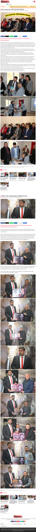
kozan (15, 490)
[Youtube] (17, 521)
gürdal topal (13, 490)
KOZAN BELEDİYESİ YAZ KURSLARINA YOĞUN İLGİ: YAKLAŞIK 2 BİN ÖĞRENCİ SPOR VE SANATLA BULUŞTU (31, 179)
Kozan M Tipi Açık (10, 167)
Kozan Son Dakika (14, 10)
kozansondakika (18, 167)
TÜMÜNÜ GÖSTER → (33, 6)
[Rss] (24, 521)
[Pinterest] (18, 521)
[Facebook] (11, 521)
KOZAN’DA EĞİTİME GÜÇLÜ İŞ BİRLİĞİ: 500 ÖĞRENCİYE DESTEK (3, 188)
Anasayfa (3, 10)
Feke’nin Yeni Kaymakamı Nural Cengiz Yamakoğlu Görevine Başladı (4, 178)
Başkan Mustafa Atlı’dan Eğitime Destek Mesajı (17, 6)
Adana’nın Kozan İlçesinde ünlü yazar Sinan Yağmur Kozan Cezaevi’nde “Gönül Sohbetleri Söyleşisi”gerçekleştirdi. (15, 166)
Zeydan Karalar (24, 490)
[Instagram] (14, 521)
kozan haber (6, 167)
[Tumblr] (23, 521)
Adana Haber (6, 10)
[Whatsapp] (21, 521)
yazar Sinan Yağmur (22, 167)
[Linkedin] (15, 521)
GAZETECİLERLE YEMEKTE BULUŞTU (7, 490)
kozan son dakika (14, 167)
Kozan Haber (10, 10)
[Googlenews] (20, 521)
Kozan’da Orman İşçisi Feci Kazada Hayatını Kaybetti (22, 178)
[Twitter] (12, 521)
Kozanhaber (17, 490)
